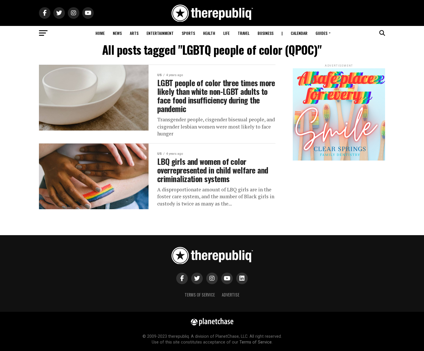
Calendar (299, 33)
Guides (321, 33)
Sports (188, 33)
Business (265, 33)
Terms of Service (200, 295)
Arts (134, 33)
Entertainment (160, 33)
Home (100, 33)
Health (209, 33)
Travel (243, 33)
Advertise (230, 295)
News (117, 33)
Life (226, 33)
